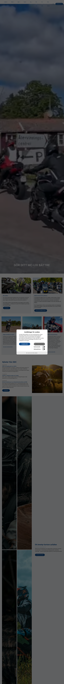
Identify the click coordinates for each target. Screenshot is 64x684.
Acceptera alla (25, 344)
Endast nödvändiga (39, 344)
